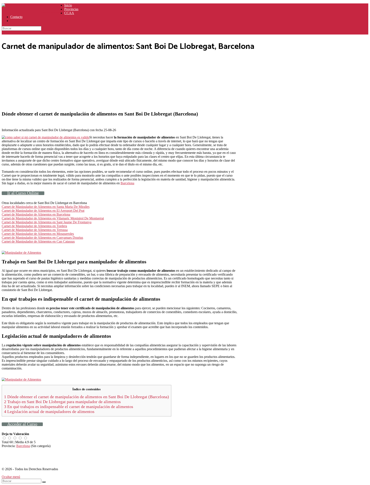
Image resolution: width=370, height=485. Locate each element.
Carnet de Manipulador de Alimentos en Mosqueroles (38, 234)
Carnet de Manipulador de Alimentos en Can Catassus (38, 241)
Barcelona (127, 183)
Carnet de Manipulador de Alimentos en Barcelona (36, 214)
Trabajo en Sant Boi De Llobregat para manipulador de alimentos (62, 401)
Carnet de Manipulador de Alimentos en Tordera (34, 226)
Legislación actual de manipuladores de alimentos (49, 411)
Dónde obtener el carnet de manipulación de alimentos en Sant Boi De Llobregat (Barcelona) (86, 396)
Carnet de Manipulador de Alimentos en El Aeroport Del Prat (43, 210)
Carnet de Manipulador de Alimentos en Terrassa (35, 230)
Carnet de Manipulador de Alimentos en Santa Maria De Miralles (46, 207)
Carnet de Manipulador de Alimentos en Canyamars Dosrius (42, 237)
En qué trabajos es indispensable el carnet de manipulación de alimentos (68, 406)
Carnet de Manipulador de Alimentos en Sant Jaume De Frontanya (46, 222)
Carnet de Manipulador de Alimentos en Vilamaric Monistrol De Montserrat (53, 218)
